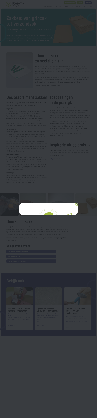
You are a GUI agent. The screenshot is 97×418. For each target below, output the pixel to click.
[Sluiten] (76, 204)
